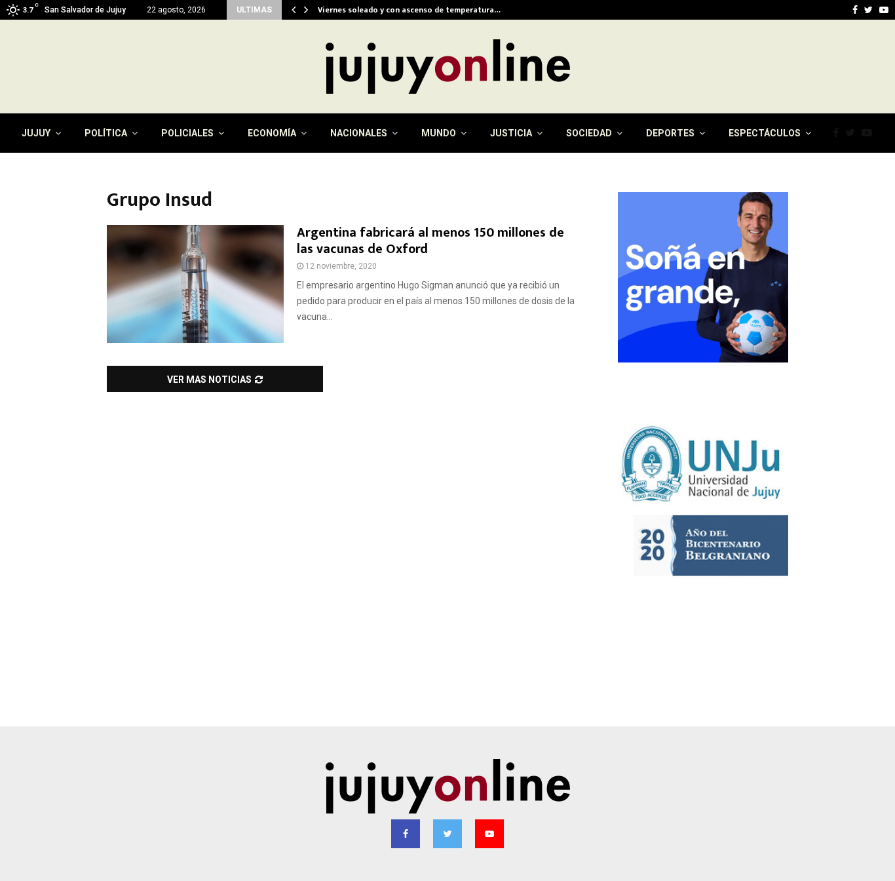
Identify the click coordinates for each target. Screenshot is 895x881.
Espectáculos (765, 133)
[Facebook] (839, 133)
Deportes (670, 133)
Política (106, 133)
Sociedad (589, 133)
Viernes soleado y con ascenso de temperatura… (409, 9)
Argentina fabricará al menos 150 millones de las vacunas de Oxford (430, 241)
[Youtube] (870, 133)
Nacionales (358, 133)
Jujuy (36, 133)
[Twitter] (853, 133)
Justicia (511, 133)
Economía (272, 133)
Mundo (438, 133)
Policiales (187, 133)
